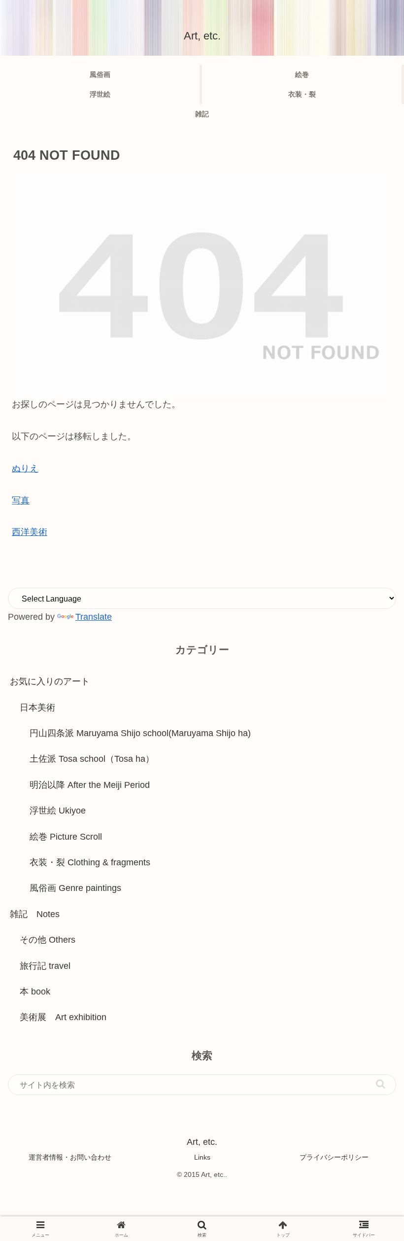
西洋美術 (29, 532)
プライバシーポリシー (334, 1157)
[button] (380, 1084)
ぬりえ (25, 468)
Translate (93, 617)
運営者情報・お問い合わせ (70, 1157)
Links (202, 1157)
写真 (21, 500)
